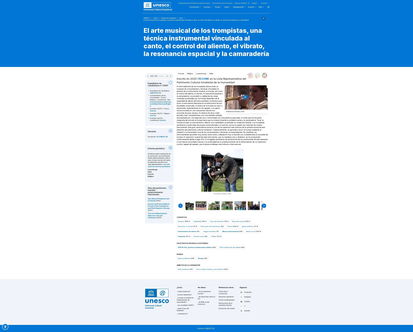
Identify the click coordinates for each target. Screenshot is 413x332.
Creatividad (197, 221)
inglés (152, 93)
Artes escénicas (183, 269)
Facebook (247, 292)
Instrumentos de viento (187, 231)
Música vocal (250, 231)
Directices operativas (226, 297)
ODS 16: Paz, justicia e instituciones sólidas (195, 247)
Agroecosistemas (184, 258)
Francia (181, 73)
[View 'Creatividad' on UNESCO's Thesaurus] (205, 221)
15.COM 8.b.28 (162, 137)
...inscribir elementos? (184, 295)
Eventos (207, 7)
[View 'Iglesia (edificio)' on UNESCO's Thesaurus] (257, 226)
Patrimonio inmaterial (168, 18)
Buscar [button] (267, 7)
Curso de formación (217, 221)
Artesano (181, 221)
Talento (213, 236)
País (260, 7)
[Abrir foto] (222, 170)
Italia (211, 73)
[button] (263, 19)
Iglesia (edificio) (247, 226)
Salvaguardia (238, 7)
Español (254, 3)
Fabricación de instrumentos (210, 226)
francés (158, 93)
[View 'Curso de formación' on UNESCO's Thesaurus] (227, 221)
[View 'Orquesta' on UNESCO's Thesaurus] (189, 236)
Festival (230, 226)
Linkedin (247, 311)
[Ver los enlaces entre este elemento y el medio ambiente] (257, 75)
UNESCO (147, 18)
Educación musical (238, 221)
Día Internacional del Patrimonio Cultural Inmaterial (194, 3)
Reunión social (199, 236)
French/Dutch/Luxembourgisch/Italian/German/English (160, 104)
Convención (194, 7)
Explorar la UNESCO (241, 3)
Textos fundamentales (226, 300)
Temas (217, 7)
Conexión (264, 3)
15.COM (203, 78)
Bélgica (190, 73)
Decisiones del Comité (227, 308)
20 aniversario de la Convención (222, 3)
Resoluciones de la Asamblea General (225, 304)
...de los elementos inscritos (204, 292)
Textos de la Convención (223, 292)
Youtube (247, 301)
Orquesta (181, 236)
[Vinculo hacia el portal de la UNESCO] (158, 5)
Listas (226, 7)
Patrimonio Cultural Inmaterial (158, 10)
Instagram (247, 297)
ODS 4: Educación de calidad (230, 247)
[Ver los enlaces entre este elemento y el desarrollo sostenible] (264, 75)
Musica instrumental (230, 231)
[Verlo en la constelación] (250, 75)
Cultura (155, 18)
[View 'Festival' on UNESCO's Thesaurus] (237, 226)
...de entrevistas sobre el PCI (206, 298)
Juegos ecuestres (209, 231)
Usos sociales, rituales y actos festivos (210, 269)
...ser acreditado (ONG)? (185, 305)
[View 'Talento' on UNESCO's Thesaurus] (220, 236)
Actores (251, 7)
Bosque (201, 258)
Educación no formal (185, 226)
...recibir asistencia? (183, 291)
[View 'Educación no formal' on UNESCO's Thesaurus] (196, 226)
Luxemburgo (201, 73)
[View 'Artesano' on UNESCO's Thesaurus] (189, 221)
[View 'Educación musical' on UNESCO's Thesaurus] (249, 221)
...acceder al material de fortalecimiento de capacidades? (185, 300)
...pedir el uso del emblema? (183, 309)
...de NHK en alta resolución (203, 303)
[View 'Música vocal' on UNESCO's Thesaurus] (260, 231)
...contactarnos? (182, 314)
